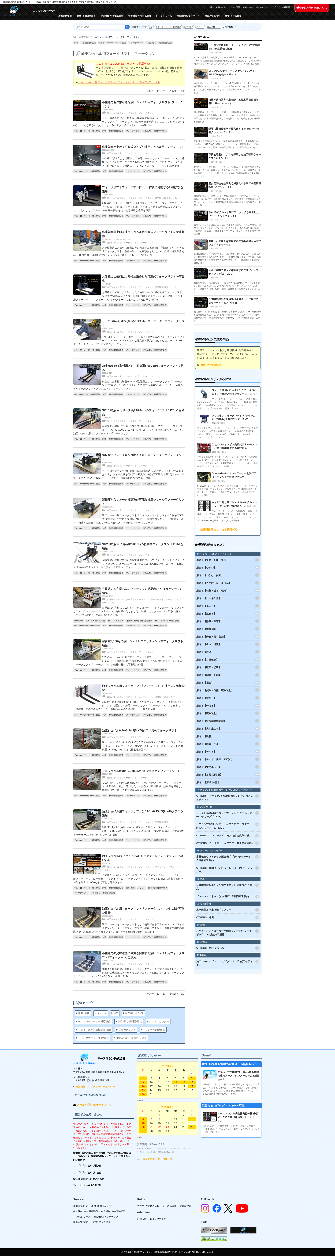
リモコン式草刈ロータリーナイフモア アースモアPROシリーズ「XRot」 (224, 814)
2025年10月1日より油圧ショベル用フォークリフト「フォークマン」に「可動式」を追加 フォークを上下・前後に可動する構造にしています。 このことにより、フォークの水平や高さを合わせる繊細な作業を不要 (128, 207)
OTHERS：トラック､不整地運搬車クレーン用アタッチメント (224, 797)
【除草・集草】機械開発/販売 (139, 621)
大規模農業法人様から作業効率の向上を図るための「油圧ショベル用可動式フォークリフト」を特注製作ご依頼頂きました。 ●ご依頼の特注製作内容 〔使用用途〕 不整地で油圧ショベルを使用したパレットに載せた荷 (128, 251)
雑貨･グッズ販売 (233, 16)
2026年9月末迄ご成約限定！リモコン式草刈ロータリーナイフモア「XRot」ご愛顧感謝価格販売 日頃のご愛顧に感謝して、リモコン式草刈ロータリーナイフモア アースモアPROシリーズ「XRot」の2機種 (227, 60)
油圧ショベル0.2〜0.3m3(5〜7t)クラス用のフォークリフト (139, 730)
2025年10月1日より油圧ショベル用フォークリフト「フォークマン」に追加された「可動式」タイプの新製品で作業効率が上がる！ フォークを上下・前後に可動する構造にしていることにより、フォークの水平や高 (143, 162)
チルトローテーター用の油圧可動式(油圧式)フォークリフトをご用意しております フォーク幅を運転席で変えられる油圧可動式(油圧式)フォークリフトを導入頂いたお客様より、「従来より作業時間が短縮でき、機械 (129, 474)
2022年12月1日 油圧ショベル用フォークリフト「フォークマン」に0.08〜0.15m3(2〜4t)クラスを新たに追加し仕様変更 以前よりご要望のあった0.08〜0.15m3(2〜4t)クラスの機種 (128, 831)
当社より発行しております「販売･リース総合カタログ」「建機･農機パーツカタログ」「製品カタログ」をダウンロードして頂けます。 (231, 1129)
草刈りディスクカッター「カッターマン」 (127, 599)
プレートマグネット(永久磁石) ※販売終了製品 (222, 896)
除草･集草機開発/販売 (95, 621)
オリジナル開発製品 (154, 1029)
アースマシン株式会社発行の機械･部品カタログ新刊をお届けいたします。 (238, 1117)
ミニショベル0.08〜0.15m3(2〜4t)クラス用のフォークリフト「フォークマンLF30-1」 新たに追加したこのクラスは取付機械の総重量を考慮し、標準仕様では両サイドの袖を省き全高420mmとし (143, 786)
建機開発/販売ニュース (166, 198)
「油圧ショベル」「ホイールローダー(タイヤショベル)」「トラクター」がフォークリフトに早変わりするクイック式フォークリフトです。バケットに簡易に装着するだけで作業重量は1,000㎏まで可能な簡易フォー (128, 879)
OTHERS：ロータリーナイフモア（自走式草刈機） (225, 843)
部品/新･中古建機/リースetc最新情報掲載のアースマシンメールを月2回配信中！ (238, 1076)
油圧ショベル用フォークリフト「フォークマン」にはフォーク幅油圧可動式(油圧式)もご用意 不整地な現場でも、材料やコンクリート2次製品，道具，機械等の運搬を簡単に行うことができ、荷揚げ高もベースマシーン (128, 519)
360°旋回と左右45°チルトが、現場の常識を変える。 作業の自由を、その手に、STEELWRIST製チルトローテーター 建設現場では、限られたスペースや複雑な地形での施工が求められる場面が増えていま (228, 144)
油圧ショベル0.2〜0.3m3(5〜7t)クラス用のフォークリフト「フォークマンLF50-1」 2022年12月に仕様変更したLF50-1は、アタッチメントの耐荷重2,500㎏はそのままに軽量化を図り (142, 746)
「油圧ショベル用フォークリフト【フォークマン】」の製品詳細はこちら (119, 82)
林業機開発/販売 (88, 42)
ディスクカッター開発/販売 (167, 621)
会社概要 (286, 7)
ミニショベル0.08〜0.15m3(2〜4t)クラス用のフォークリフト (141, 770)
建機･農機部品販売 (86, 16)
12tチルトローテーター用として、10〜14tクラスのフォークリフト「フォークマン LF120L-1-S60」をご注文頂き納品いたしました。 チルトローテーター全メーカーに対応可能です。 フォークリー (129, 340)
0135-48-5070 (90, 1185)
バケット (200, 27)
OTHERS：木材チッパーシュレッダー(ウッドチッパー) (224, 869)
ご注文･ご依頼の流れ (216, 7)
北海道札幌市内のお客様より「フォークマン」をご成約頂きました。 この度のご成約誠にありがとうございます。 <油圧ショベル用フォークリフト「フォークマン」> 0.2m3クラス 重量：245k (128, 973)
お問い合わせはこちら (313, 7)
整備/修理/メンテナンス (188, 16)
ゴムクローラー (214, 27)
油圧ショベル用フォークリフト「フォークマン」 (118, 37)
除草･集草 (188, 27)
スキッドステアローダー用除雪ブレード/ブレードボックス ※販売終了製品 (224, 932)
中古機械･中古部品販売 (112, 16)
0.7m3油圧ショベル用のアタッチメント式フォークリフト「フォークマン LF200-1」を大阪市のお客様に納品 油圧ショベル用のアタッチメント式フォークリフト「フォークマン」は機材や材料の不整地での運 (128, 661)
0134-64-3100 (90, 1173)
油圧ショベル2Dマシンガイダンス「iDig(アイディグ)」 (224, 963)
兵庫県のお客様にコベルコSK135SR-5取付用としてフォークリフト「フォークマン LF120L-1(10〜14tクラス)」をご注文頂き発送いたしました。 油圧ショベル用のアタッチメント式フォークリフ (129, 430)
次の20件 (174, 91)
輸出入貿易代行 (212, 16)
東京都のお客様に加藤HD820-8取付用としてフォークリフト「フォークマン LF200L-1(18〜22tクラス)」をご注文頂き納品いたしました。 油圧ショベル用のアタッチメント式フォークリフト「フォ (129, 385)
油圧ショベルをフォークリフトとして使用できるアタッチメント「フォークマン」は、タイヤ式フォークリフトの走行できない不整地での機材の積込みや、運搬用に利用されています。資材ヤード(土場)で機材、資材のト (128, 928)
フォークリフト (135, 42)
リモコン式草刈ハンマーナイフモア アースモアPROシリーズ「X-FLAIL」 (223, 826)
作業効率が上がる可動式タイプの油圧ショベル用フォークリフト (143, 146)
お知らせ (259, 7)
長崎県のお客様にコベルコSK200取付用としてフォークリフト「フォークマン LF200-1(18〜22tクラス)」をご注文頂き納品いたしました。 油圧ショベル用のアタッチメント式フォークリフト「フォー (129, 564)
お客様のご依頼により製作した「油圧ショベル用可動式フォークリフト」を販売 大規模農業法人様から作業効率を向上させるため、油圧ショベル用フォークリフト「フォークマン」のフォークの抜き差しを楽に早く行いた (128, 296)
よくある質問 (234, 7)
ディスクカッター (116, 621)
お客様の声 (248, 7)
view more (228, 27)
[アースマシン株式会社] (99, 1058)
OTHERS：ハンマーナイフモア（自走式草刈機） (224, 835)
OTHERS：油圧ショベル (210, 947)
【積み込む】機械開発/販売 (159, 42)
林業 (151, 27)
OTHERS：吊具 (205, 917)
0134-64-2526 (90, 1166)
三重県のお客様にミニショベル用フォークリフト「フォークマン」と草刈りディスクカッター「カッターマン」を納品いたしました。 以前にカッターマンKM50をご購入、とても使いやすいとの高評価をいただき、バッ (128, 611)
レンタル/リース (164, 16)
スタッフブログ (273, 7)
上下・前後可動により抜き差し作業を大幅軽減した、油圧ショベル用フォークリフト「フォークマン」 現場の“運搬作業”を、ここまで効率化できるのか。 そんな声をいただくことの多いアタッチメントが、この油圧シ (129, 122)
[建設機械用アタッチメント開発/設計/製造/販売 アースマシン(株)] (29, 11)
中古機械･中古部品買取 (139, 16)
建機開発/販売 (65, 16)
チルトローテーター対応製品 (168, 27)
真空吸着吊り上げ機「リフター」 (215, 909)
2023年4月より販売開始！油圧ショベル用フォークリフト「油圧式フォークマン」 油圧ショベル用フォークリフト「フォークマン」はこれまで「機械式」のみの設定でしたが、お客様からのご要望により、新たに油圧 (128, 705)
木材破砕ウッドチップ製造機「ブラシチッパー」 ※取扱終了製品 (223, 858)
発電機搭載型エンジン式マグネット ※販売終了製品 (224, 887)
